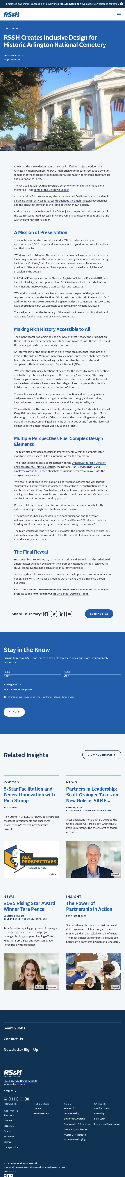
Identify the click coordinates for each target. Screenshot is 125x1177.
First (7, 676)
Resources (11, 28)
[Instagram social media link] (16, 1099)
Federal (15, 59)
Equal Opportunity (34, 1167)
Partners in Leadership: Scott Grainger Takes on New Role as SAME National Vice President (92, 794)
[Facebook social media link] (11, 1099)
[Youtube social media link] (27, 1099)
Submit (14, 712)
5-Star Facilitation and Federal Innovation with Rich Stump (29, 794)
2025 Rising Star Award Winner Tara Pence (29, 906)
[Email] (69, 614)
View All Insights (102, 754)
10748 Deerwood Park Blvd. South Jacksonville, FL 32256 (20, 1083)
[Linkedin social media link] (5, 1099)
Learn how (75, 3)
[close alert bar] (121, 3)
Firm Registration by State (53, 1167)
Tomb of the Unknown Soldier (51, 189)
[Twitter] (54, 614)
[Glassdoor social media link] (21, 1099)
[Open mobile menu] (119, 14)
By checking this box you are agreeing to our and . (41, 697)
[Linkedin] (62, 614)
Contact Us (99, 613)
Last (66, 676)
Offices (9, 1091)
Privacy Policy (52, 697)
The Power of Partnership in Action (89, 906)
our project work (67, 589)
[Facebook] (46, 614)
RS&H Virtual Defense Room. (71, 593)
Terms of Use (67, 697)
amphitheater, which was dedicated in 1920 (44, 240)
